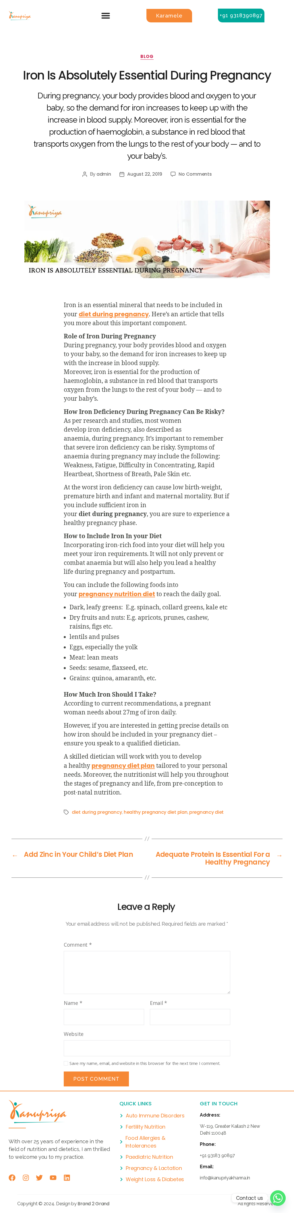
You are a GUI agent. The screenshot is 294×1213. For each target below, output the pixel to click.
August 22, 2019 (144, 174)
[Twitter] (39, 1177)
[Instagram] (25, 1177)
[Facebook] (12, 1177)
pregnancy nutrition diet (117, 594)
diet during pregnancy (114, 314)
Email (158, 1002)
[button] (106, 15)
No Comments (195, 174)
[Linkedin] (66, 1177)
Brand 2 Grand (93, 1203)
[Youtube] (53, 1177)
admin (103, 174)
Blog (146, 56)
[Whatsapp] (278, 1198)
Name (73, 1002)
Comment (78, 944)
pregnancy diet (206, 812)
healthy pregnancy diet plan (155, 812)
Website (74, 1033)
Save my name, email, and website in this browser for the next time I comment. (144, 1063)
